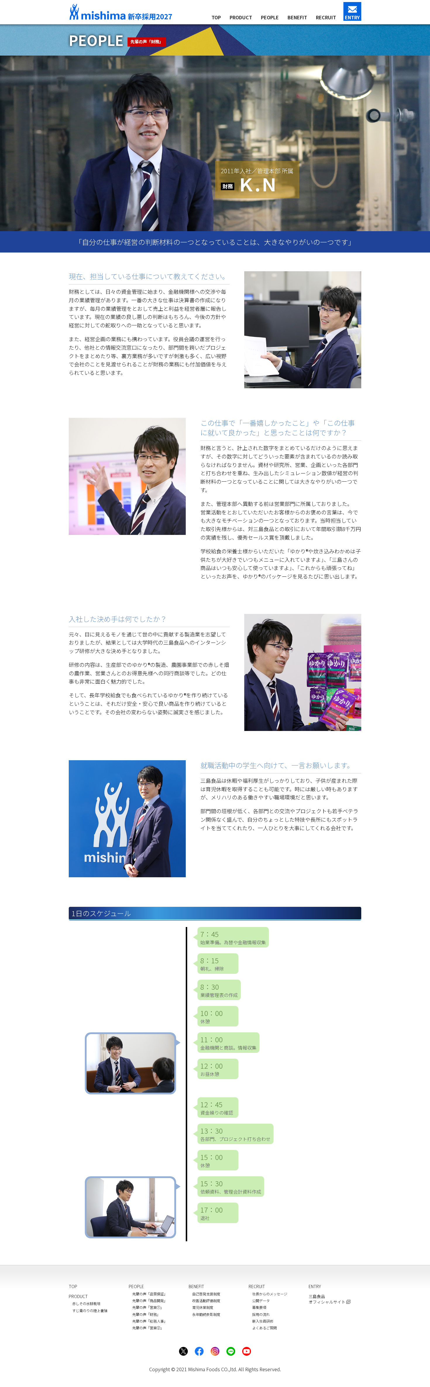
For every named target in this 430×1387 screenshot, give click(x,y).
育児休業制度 (202, 1307)
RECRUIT (326, 17)
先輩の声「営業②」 (148, 1328)
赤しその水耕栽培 (86, 1303)
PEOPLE (270, 17)
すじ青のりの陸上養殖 (89, 1310)
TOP (216, 17)
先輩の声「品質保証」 (149, 1294)
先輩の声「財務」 (146, 1314)
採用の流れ (261, 1314)
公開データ (261, 1300)
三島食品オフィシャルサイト (327, 1299)
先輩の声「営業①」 (148, 1307)
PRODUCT (241, 17)
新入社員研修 (262, 1321)
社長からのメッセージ (269, 1294)
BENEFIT (297, 17)
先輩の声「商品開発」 (149, 1300)
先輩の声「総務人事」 (149, 1321)
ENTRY (352, 17)
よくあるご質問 (264, 1328)
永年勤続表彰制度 (206, 1314)
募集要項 (259, 1307)
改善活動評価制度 (206, 1300)
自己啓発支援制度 (206, 1294)
